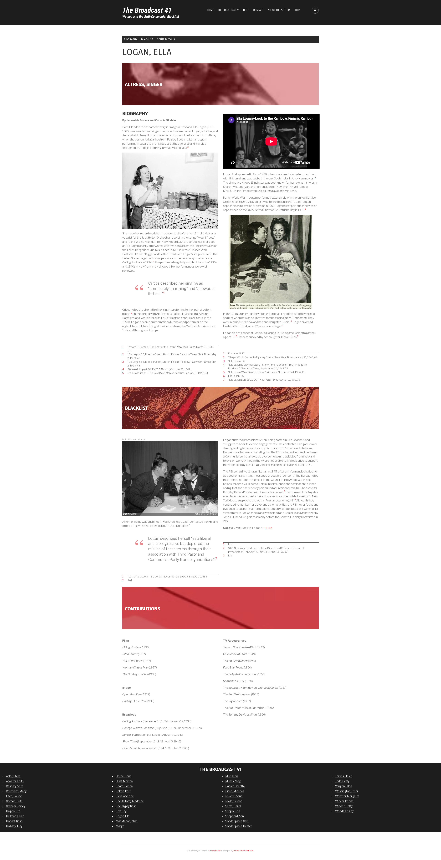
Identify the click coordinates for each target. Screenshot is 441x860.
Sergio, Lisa (232, 811)
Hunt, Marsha (124, 781)
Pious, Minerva (234, 791)
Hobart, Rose (14, 821)
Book (297, 10)
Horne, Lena (123, 776)
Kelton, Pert (123, 791)
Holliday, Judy (14, 826)
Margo (120, 826)
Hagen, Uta (13, 811)
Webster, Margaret (347, 796)
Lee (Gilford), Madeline (130, 801)
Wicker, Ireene (344, 801)
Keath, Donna (124, 786)
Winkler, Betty (344, 806)
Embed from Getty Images (134, 439)
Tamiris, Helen (343, 776)
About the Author (279, 10)
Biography (130, 39)
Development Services (243, 850)
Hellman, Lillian (15, 816)
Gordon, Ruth (14, 801)
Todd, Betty (342, 781)
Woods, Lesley (344, 811)
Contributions (166, 39)
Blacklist (147, 39)
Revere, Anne (234, 796)
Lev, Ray (121, 811)
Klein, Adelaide (125, 796)
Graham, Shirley (15, 806)
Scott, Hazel (233, 806)
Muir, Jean (231, 776)
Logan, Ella (122, 816)
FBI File (267, 528)
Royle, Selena (233, 801)
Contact (258, 10)
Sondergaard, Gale (237, 821)
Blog (246, 10)
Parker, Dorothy (235, 786)
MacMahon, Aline (127, 821)
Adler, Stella (13, 776)
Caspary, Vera (14, 786)
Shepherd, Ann (234, 816)
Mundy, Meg (233, 781)
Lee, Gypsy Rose (126, 806)
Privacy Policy (214, 850)
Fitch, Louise (14, 796)
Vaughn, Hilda (343, 786)
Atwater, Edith (15, 781)
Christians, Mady (16, 791)
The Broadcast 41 (147, 10)
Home (210, 10)
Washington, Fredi (346, 791)
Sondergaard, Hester (238, 826)
